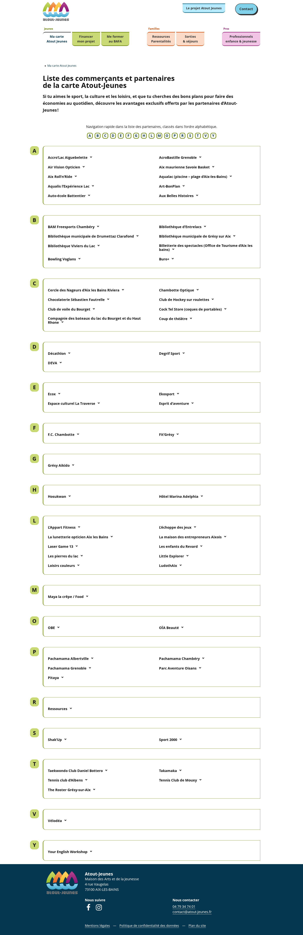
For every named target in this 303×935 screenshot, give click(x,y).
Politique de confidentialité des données (149, 925)
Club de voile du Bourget (69, 309)
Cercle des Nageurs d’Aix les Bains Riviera (83, 290)
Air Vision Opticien (64, 167)
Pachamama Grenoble (67, 668)
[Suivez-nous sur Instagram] (98, 907)
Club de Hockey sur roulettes (184, 299)
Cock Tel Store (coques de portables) (190, 309)
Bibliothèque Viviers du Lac (71, 246)
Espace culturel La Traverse (71, 403)
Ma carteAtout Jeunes (57, 38)
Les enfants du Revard (178, 546)
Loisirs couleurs (61, 565)
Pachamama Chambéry (179, 658)
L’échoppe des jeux (175, 527)
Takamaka (168, 770)
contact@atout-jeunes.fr (192, 911)
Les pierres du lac (63, 556)
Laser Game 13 (60, 546)
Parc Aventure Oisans (178, 668)
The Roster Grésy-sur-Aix (69, 789)
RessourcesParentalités (161, 38)
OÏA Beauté (169, 627)
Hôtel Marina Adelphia (178, 496)
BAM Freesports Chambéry (71, 226)
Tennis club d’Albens (65, 780)
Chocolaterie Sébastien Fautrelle (76, 299)
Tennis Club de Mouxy (178, 780)
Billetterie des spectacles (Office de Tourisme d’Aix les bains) (205, 247)
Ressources (57, 708)
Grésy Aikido (59, 465)
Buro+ (164, 259)
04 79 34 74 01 (184, 906)
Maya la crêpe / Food (66, 596)
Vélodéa (55, 820)
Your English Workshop (67, 851)
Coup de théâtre (173, 318)
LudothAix (168, 565)
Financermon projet (86, 38)
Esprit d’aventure (174, 403)
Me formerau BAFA (115, 38)
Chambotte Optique (176, 290)
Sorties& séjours (190, 38)
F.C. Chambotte (61, 434)
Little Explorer (171, 556)
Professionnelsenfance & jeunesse (241, 38)
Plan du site (197, 925)
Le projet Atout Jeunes (204, 8)
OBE (51, 627)
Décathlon (57, 353)
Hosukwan (57, 496)
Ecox (52, 394)
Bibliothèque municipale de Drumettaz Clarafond (91, 236)
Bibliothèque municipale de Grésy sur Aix (195, 236)
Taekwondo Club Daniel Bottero (75, 770)
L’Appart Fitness (62, 527)
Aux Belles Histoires (176, 195)
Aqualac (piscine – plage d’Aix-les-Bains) (193, 176)
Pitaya (53, 677)
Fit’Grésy (166, 434)
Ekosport (166, 394)
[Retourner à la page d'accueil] (56, 11)
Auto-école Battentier (67, 195)
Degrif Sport (169, 353)
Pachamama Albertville (68, 658)
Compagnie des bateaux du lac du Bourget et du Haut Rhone (94, 320)
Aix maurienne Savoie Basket (184, 167)
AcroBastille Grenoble (178, 157)
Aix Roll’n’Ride (60, 176)
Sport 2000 (168, 739)
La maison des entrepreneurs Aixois (190, 537)
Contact (246, 8)
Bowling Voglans (62, 259)
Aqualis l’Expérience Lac (68, 186)
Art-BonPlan (169, 186)
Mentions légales (97, 925)
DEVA (52, 363)
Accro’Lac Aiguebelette (67, 157)
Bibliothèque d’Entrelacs (180, 226)
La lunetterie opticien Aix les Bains (78, 537)
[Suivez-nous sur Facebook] (88, 907)
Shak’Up (55, 739)
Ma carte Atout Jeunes (61, 66)
